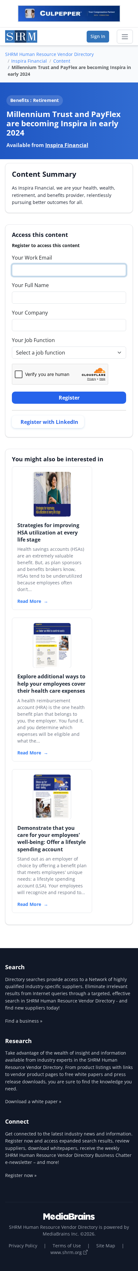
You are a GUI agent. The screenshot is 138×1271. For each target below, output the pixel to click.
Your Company (30, 312)
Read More (29, 601)
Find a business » (23, 1021)
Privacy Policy (23, 1246)
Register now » (21, 1175)
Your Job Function (33, 340)
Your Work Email (32, 257)
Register (69, 397)
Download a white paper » (33, 1101)
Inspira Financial (29, 61)
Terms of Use (67, 1246)
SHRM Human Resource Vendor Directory (49, 54)
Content (61, 61)
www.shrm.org (66, 1252)
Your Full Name (30, 285)
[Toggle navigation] (125, 37)
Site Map (105, 1246)
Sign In (98, 36)
